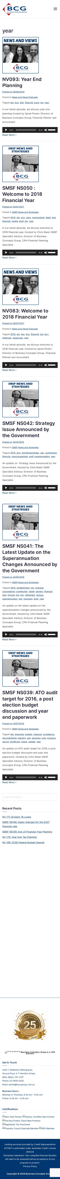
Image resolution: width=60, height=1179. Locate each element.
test (20, 599)
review (15, 221)
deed (48, 217)
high (4, 595)
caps (28, 217)
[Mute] (45, 129)
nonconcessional (20, 456)
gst (41, 334)
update (31, 741)
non (22, 595)
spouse (39, 595)
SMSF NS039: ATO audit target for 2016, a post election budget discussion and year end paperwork (30, 705)
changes (39, 588)
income (11, 595)
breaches (19, 734)
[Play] (6, 129)
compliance (48, 734)
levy (46, 334)
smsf (21, 221)
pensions (36, 738)
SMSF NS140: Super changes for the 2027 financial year (26, 824)
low (17, 595)
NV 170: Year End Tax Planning (19, 837)
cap (42, 453)
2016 (12, 453)
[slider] (52, 129)
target (24, 741)
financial (29, 102)
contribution (51, 453)
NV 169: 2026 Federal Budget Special (23, 842)
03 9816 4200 (16, 1080)
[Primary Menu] (55, 9)
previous (51, 738)
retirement (30, 595)
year (47, 102)
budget (28, 734)
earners (39, 591)
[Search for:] (30, 797)
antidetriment (23, 588)
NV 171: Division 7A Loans (16, 816)
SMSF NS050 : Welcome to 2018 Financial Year (22, 194)
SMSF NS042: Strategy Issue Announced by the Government (28, 429)
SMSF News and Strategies (25, 212)
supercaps (18, 338)
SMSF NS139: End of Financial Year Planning (27, 831)
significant (15, 741)
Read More (8, 134)
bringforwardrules (30, 453)
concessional (38, 217)
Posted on (13, 92)
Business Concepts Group (39, 1173)
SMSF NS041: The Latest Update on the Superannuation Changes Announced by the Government (29, 558)
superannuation (42, 456)
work (36, 599)
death (32, 591)
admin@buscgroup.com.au (22, 1084)
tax (41, 102)
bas (22, 334)
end (22, 102)
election (22, 738)
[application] (30, 130)
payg (36, 102)
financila (6, 456)
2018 (12, 217)
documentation (9, 738)
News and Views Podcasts (25, 97)
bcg (17, 102)
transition (28, 599)
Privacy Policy (30, 1166)
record (5, 741)
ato (12, 102)
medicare (6, 338)
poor (44, 738)
